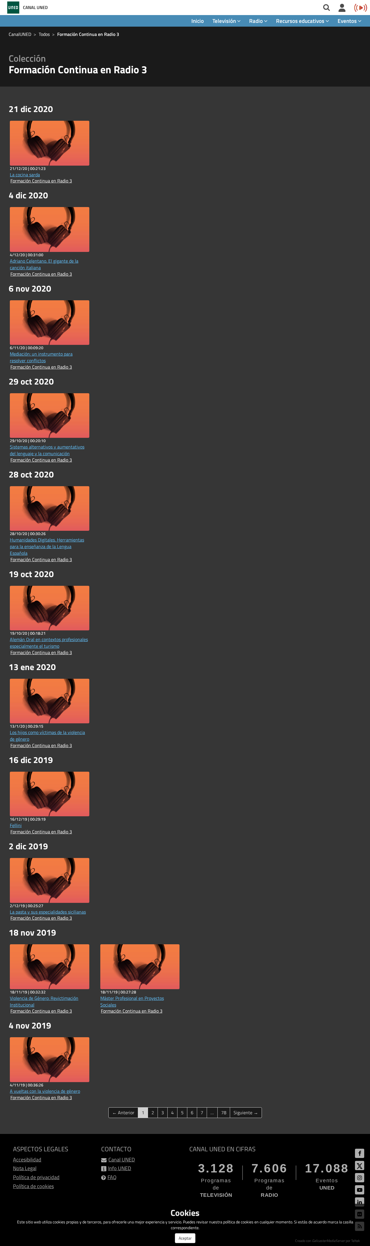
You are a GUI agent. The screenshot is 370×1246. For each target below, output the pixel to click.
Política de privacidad (36, 1177)
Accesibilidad (27, 1159)
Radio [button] (256, 21)
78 (223, 1112)
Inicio (197, 21)
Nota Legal (24, 1168)
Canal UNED (121, 1159)
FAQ (112, 1177)
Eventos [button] (348, 21)
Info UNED (119, 1168)
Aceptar (185, 1238)
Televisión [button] (224, 21)
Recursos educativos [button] (300, 21)
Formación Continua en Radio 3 (88, 34)
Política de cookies (33, 1186)
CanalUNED (20, 34)
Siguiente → (246, 1112)
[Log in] (342, 8)
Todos (44, 34)
